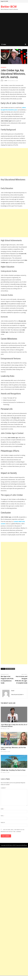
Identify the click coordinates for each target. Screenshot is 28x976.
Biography (3, 67)
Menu (4, 44)
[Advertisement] (14, 28)
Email (2, 815)
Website (3, 822)
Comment (3, 788)
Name (2, 809)
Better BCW (9, 6)
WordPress (24, 845)
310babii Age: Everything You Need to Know (13, 770)
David (6, 80)
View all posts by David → (17, 694)
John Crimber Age (10, 668)
